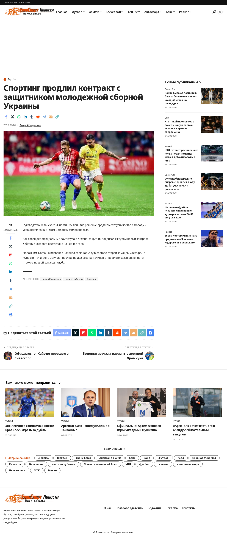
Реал (181, 458)
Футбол (12, 79)
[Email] (50, 117)
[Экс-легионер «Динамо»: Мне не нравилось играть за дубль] (29, 402)
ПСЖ (37, 470)
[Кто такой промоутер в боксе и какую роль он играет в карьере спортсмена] (212, 124)
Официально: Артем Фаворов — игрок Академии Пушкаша (141, 428)
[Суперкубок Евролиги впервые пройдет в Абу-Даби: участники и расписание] (212, 181)
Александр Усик (110, 458)
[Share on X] (12, 117)
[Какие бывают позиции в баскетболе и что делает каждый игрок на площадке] (212, 96)
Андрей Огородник (30, 125)
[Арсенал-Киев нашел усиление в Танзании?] (85, 402)
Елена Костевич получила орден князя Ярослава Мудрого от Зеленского (181, 239)
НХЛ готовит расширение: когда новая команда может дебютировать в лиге (181, 155)
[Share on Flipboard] (10, 255)
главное (163, 464)
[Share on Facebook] (6, 117)
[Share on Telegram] (44, 117)
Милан (52, 470)
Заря (147, 458)
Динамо (43, 458)
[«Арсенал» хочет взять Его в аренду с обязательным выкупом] (197, 402)
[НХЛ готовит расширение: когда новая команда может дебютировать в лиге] (212, 153)
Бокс (167, 117)
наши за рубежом (74, 279)
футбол (144, 464)
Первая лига (17, 470)
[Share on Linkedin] (25, 117)
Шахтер (62, 458)
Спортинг (91, 279)
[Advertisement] (113, 46)
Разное (168, 203)
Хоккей (168, 146)
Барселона (36, 464)
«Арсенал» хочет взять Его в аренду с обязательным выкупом (194, 430)
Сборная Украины (204, 458)
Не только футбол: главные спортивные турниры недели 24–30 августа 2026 (179, 212)
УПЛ (128, 464)
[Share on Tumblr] (31, 117)
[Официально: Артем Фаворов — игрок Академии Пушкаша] (141, 402)
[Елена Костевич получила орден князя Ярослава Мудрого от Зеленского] (212, 238)
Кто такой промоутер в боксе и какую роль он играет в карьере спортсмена (179, 127)
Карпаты (15, 464)
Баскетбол (170, 89)
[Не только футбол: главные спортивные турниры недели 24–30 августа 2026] (212, 210)
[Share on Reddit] (37, 117)
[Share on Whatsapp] (18, 117)
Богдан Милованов (51, 279)
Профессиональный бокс (100, 464)
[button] (213, 12)
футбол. (163, 458)
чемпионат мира (188, 464)
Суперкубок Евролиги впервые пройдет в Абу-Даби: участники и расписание (180, 184)
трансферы (83, 458)
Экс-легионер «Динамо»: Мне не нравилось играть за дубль (29, 428)
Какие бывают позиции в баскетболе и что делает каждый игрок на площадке (181, 98)
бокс (132, 458)
